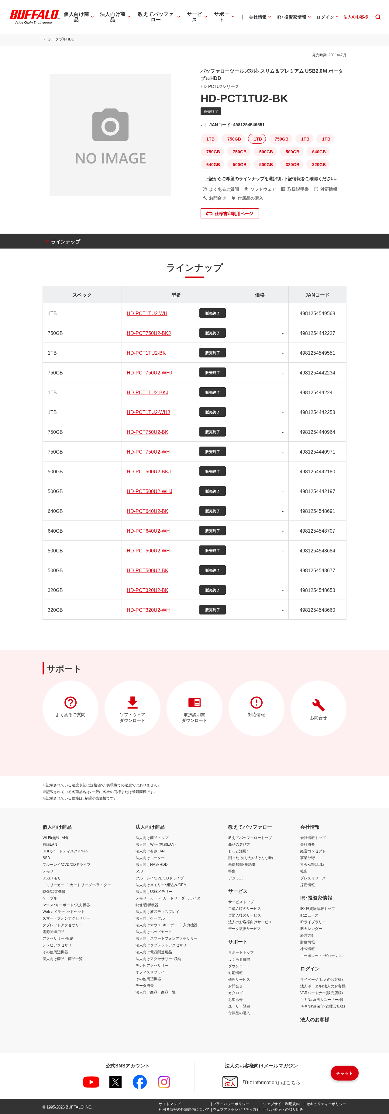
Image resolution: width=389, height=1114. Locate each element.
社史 (304, 871)
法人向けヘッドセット (154, 931)
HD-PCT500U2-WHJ (149, 491)
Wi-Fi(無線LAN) (55, 837)
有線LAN (50, 844)
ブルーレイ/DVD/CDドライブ (67, 864)
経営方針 (307, 935)
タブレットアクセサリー (63, 925)
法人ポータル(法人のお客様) (323, 986)
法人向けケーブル (150, 918)
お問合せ (235, 986)
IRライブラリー (313, 921)
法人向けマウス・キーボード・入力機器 (167, 925)
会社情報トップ (313, 837)
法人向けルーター (150, 857)
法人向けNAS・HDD (152, 864)
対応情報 (235, 972)
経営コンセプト (313, 851)
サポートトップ (241, 952)
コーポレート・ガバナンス (321, 955)
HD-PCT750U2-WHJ (149, 372)
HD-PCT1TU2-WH (147, 313)
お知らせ (235, 999)
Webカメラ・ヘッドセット (64, 911)
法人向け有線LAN (150, 851)
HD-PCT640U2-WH (148, 530)
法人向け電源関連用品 (154, 952)
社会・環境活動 (312, 864)
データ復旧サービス (244, 928)
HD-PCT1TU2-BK (146, 352)
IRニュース (309, 915)
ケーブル (50, 898)
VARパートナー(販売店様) (321, 992)
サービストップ (241, 901)
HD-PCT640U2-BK (147, 510)
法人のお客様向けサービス (250, 921)
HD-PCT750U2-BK (147, 431)
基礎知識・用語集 (242, 864)
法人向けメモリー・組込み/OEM (161, 884)
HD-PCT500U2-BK (147, 570)
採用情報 (307, 884)
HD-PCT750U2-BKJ (149, 332)
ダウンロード (239, 966)
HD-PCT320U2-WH (148, 609)
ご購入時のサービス (244, 908)
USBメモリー (54, 878)
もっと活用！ (238, 851)
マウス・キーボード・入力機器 (66, 904)
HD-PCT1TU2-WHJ (148, 412)
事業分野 (307, 857)
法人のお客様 (314, 1019)
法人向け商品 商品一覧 (156, 992)
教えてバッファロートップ (250, 837)
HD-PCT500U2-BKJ (149, 471)
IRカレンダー (311, 928)
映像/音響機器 (54, 891)
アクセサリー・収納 (58, 938)
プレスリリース (313, 878)
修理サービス (239, 979)
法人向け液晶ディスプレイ (157, 911)
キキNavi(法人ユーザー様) (321, 999)
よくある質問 (239, 959)
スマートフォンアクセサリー (66, 918)
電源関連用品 (53, 931)
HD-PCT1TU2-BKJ (147, 392)
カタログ (235, 992)
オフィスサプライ (150, 972)
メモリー (50, 871)
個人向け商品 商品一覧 (63, 958)
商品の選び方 (239, 844)
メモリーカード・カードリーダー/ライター (77, 884)
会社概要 (307, 844)
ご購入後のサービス (244, 915)
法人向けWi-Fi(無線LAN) (156, 844)
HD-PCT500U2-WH (148, 550)
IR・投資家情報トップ (317, 908)
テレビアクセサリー (59, 945)
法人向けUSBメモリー (154, 891)
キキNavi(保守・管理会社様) (322, 1006)
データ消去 (145, 985)
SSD (46, 857)
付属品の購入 (239, 1012)
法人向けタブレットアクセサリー (163, 945)
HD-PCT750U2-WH (148, 451)
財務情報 (307, 942)
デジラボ (235, 878)
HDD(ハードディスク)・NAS (65, 851)
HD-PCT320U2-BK (147, 590)
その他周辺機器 (55, 952)
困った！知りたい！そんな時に (252, 857)
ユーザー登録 (239, 1006)
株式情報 (307, 948)
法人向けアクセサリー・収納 (158, 958)
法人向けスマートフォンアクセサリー (167, 938)
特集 (232, 871)
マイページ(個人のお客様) (321, 979)
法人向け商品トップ (152, 837)
